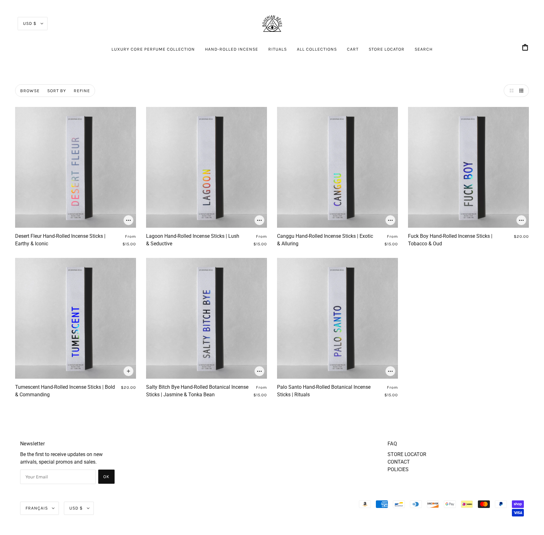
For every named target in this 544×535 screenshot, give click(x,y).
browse (30, 90)
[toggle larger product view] (510, 90)
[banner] (272, 23)
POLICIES (398, 469)
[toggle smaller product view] (522, 90)
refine (82, 90)
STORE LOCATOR (407, 454)
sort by (56, 90)
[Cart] (526, 48)
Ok (106, 476)
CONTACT (399, 462)
